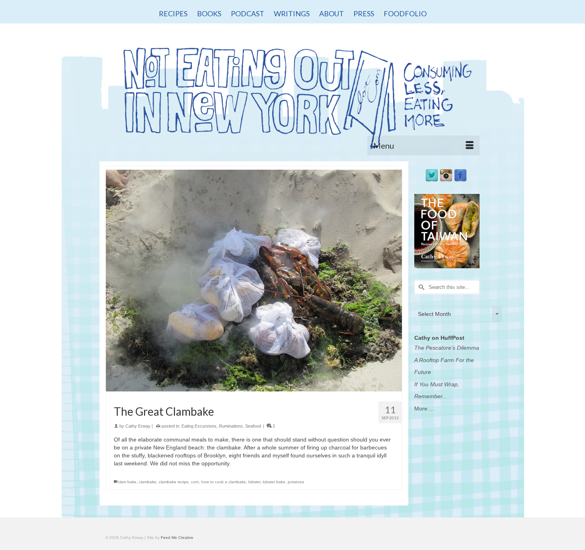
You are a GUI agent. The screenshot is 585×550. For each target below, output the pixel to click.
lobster (254, 482)
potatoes (296, 482)
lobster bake (274, 482)
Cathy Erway (137, 426)
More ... (424, 408)
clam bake (127, 482)
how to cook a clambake (223, 482)
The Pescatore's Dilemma (446, 348)
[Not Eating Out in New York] (292, 94)
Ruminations (231, 426)
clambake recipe (174, 482)
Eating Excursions (198, 426)
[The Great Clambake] (254, 280)
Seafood (253, 426)
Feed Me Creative (177, 537)
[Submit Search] (420, 287)
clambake (147, 482)
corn (195, 482)
